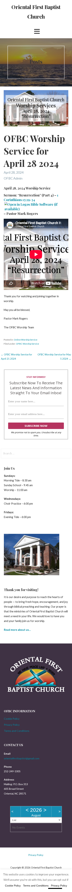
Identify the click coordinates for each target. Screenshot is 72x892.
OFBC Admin (13, 178)
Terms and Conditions (16, 730)
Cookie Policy (11, 718)
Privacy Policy (12, 724)
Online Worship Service (25, 339)
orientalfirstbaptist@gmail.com (21, 758)
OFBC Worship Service (27, 343)
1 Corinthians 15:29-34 (31, 197)
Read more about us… (17, 629)
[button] (37, 31)
